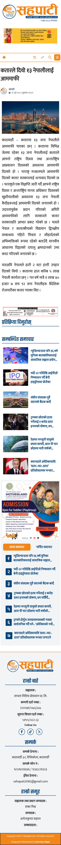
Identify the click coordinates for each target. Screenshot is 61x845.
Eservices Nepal (43, 842)
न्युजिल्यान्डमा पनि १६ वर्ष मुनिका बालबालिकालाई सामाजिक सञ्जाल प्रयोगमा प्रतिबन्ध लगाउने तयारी (44, 355)
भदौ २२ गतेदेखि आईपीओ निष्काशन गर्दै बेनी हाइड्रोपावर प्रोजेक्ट (44, 377)
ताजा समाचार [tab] (17, 547)
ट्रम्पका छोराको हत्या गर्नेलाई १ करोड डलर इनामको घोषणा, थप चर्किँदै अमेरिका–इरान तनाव (42, 422)
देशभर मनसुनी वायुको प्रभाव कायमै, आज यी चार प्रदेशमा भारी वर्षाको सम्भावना (44, 444)
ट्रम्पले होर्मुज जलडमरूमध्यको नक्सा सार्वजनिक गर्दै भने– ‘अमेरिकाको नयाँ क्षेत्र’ (33, 622)
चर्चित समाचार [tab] (44, 547)
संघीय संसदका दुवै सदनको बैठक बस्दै (41, 399)
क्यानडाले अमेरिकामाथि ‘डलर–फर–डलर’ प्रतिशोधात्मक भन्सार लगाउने (43, 466)
